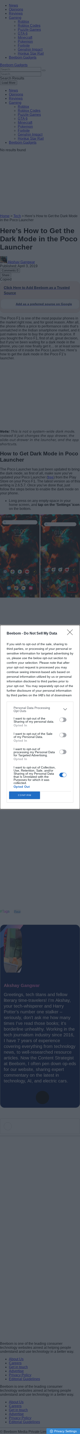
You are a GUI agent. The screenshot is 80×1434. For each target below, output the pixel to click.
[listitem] (40, 709)
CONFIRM (24, 795)
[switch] (62, 720)
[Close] (71, 633)
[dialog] (40, 717)
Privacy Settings (65, 1431)
